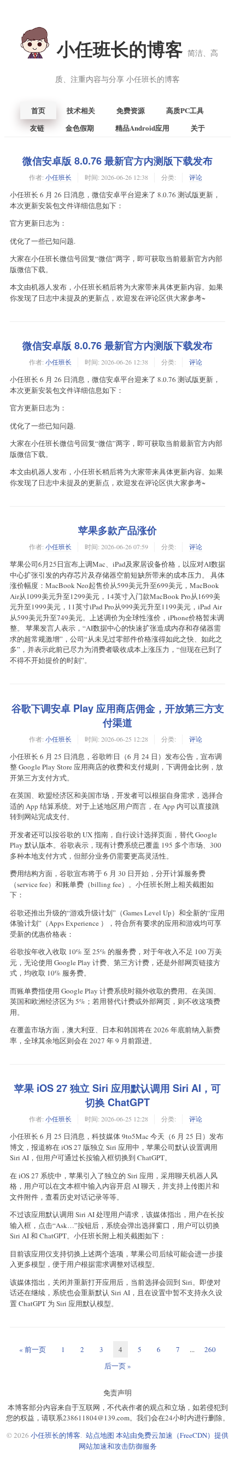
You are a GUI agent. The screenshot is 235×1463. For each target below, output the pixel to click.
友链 (37, 127)
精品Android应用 (142, 127)
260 (210, 1349)
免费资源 (130, 110)
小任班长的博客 (136, 60)
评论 (195, 177)
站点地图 (100, 1435)
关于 (198, 127)
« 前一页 (32, 1349)
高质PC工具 (185, 110)
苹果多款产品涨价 (117, 530)
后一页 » (117, 1366)
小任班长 (58, 177)
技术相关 (81, 110)
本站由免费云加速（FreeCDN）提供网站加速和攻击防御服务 (154, 1440)
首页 (38, 110)
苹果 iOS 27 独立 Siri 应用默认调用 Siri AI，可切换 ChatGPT (117, 1095)
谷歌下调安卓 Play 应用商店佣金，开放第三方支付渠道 (117, 715)
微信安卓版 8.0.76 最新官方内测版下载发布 (117, 161)
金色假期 (80, 127)
